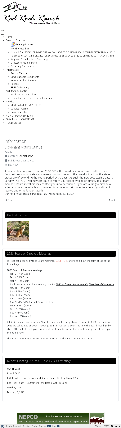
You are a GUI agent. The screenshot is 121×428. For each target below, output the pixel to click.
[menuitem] (9, 36)
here (91, 187)
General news (25, 156)
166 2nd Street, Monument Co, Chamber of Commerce (85, 284)
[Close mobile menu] (2, 34)
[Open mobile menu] (2, 30)
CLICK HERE (61, 260)
